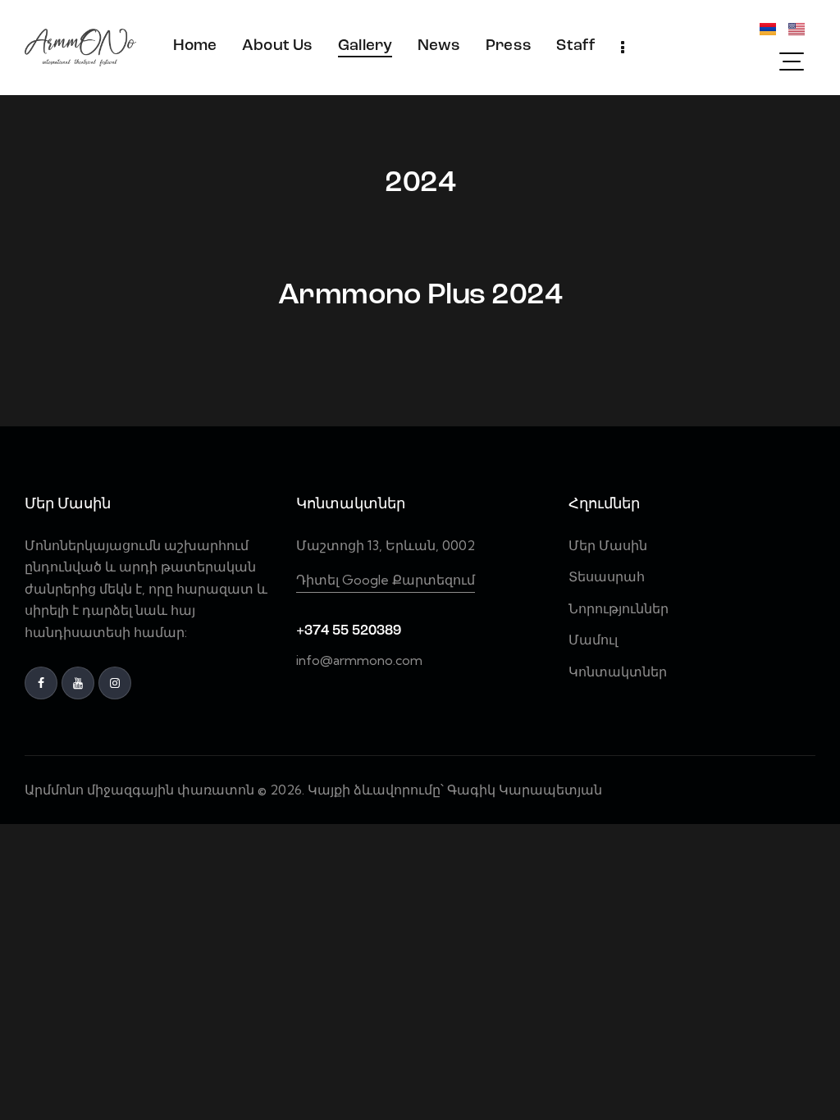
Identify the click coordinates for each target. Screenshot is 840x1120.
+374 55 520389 (348, 631)
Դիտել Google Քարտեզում (385, 579)
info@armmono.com (359, 660)
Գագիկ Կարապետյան (526, 789)
